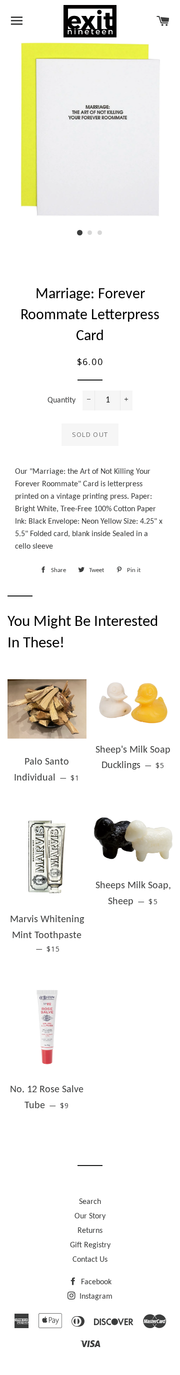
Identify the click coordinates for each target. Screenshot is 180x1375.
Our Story (90, 1216)
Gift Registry (90, 1245)
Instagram (95, 1297)
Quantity (62, 400)
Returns (90, 1231)
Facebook (95, 1282)
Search (90, 1202)
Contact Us (90, 1260)
